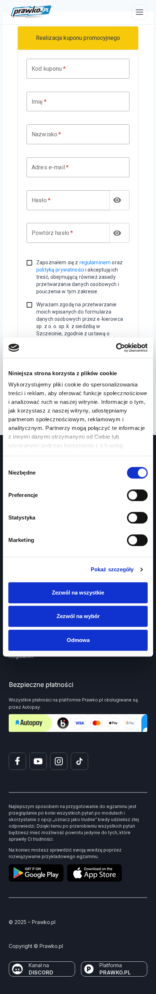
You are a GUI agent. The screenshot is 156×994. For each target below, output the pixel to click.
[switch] (137, 495)
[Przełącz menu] (139, 12)
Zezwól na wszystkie (78, 592)
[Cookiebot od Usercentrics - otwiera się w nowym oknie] (116, 347)
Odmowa (78, 640)
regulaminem (95, 262)
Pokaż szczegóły (112, 569)
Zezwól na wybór (78, 616)
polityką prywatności (60, 270)
